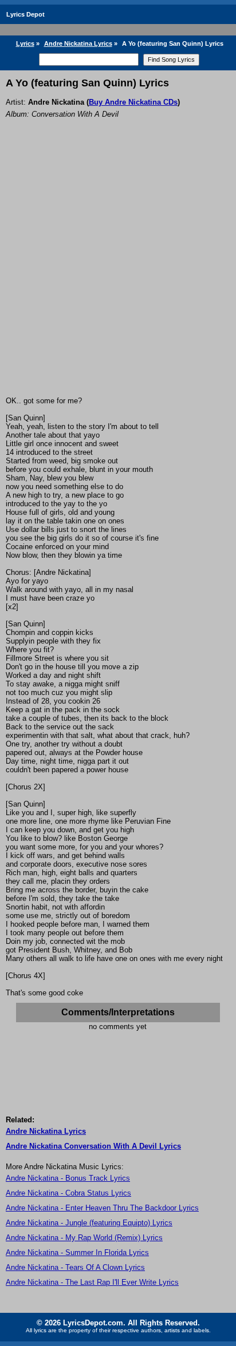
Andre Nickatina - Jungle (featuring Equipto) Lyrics (89, 1222)
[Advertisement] (118, 273)
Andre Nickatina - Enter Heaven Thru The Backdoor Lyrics (102, 1208)
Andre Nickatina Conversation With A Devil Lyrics (93, 1146)
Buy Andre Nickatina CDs (133, 102)
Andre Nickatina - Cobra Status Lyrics (68, 1193)
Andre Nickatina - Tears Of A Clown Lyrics (75, 1267)
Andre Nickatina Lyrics (78, 43)
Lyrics (25, 43)
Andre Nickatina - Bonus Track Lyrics (68, 1178)
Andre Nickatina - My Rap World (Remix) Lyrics (84, 1237)
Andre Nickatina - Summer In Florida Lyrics (77, 1252)
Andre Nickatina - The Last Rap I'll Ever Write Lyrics (92, 1282)
